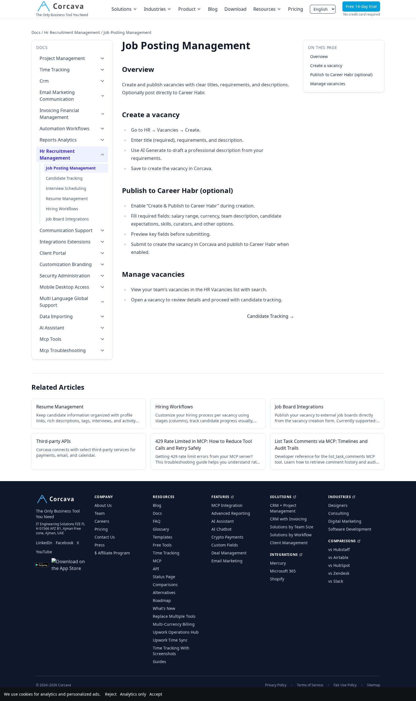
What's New (164, 608)
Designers (338, 505)
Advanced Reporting (230, 513)
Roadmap (162, 600)
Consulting (338, 513)
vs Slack (335, 581)
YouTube (44, 551)
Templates (162, 537)
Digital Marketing (344, 521)
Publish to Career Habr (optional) (341, 74)
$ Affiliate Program (112, 553)
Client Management (289, 542)
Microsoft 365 (283, 571)
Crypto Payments (227, 537)
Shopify (277, 579)
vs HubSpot (339, 565)
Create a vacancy (326, 65)
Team (100, 513)
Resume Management (67, 198)
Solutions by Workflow (291, 534)
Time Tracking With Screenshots (171, 650)
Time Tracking (166, 553)
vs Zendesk (338, 573)
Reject (111, 694)
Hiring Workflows (62, 208)
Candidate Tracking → (270, 316)
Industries (155, 9)
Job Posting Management (71, 168)
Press (100, 545)
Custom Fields (224, 545)
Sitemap (373, 685)
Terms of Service (310, 685)
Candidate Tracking (64, 178)
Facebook (64, 542)
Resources (264, 9)
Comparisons (165, 584)
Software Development (349, 529)
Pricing (295, 9)
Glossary (161, 529)
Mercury (278, 563)
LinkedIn (44, 542)
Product (187, 9)
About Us (103, 505)
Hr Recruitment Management (72, 32)
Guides (159, 661)
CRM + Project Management (283, 508)
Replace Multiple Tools (174, 616)
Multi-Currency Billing (174, 624)
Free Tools (162, 545)
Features (220, 497)
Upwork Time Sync (170, 640)
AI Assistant (222, 521)
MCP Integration (227, 505)
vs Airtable (338, 557)
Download (235, 9)
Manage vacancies (327, 83)
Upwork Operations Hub (176, 632)
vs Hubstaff (339, 549)
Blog (213, 9)
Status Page (164, 576)
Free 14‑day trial (361, 6)
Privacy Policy (275, 685)
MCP (157, 560)
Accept (155, 694)
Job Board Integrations (67, 219)
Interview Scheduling (66, 188)
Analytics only (133, 694)
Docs (35, 32)
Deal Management (228, 553)
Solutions (121, 9)
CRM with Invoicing (288, 519)
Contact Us (105, 537)
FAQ (156, 521)
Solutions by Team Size (291, 526)
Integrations (284, 554)
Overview (319, 56)
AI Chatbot (221, 529)
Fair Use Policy (345, 685)
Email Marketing (227, 560)
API (156, 568)
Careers (102, 521)
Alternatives (164, 592)
